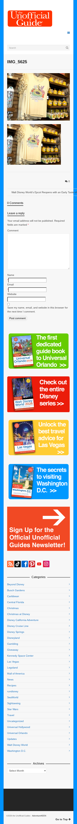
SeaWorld (12, 697)
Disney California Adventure (22, 620)
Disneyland (13, 637)
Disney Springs (15, 631)
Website (11, 294)
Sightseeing (13, 703)
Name (10, 275)
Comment (12, 230)
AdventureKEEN (39, 816)
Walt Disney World (17, 744)
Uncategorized (15, 721)
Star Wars (12, 709)
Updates (12, 739)
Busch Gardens (16, 590)
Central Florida (15, 602)
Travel (10, 715)
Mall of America (16, 673)
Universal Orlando (17, 733)
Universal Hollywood (18, 727)
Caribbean (13, 596)
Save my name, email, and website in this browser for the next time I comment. (37, 309)
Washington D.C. (16, 750)
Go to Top (62, 819)
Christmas (13, 608)
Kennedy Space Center (20, 655)
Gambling (12, 643)
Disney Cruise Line (17, 626)
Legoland (12, 667)
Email (10, 284)
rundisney (12, 691)
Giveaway (12, 649)
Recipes (11, 685)
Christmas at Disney (18, 614)
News (10, 679)
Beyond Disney (15, 584)
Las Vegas (13, 661)
